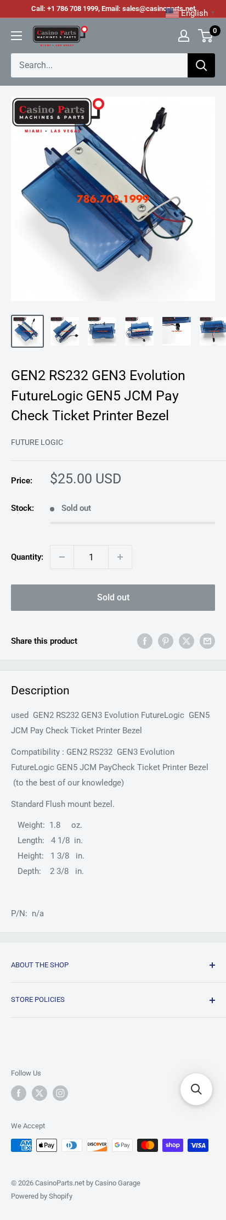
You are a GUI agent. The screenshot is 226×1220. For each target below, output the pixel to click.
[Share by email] (207, 641)
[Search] (201, 65)
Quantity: (27, 557)
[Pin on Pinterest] (165, 641)
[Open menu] (16, 35)
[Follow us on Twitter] (39, 1093)
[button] (196, 1089)
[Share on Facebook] (144, 641)
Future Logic (37, 442)
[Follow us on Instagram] (60, 1093)
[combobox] (99, 65)
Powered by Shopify (41, 1196)
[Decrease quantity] (62, 557)
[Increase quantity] (120, 557)
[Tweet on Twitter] (186, 641)
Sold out (113, 597)
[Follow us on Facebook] (18, 1093)
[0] (206, 35)
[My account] (183, 36)
